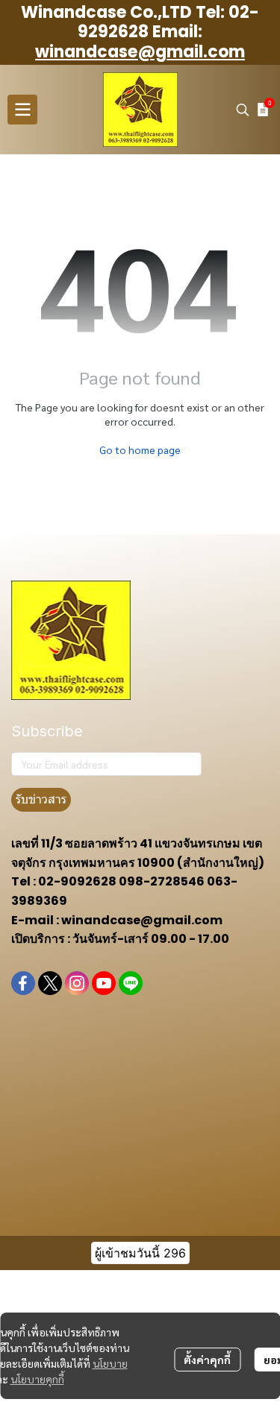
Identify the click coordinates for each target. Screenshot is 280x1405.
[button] (242, 109)
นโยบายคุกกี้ (37, 1379)
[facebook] (23, 983)
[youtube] (104, 983)
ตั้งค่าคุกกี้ (207, 1359)
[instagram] (77, 983)
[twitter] (50, 983)
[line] (131, 983)
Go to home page (140, 449)
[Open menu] (22, 109)
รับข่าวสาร (41, 799)
